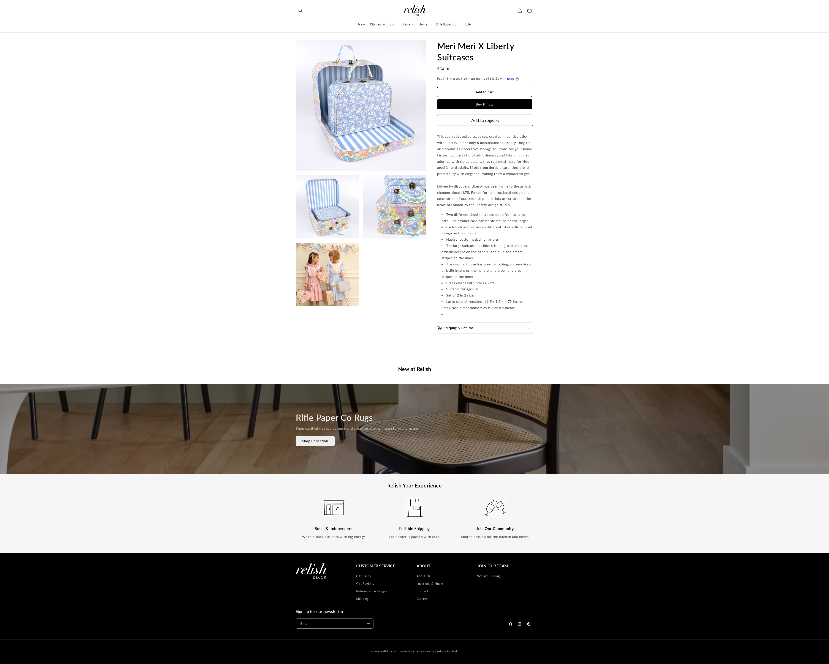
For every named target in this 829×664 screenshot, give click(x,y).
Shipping (362, 599)
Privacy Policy (425, 651)
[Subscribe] (368, 623)
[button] (300, 10)
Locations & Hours (430, 583)
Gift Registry (365, 583)
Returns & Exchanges (371, 591)
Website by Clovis (447, 651)
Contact (422, 591)
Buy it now (485, 104)
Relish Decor (388, 651)
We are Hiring (488, 576)
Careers (422, 599)
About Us (423, 576)
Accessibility (407, 651)
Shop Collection (315, 441)
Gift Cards (363, 576)
